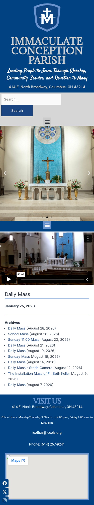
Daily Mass (17, 328)
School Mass (18, 334)
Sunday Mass (19, 356)
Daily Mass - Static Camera (30, 368)
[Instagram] (5, 500)
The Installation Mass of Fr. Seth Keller (39, 374)
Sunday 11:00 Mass (23, 340)
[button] (47, 122)
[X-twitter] (5, 492)
